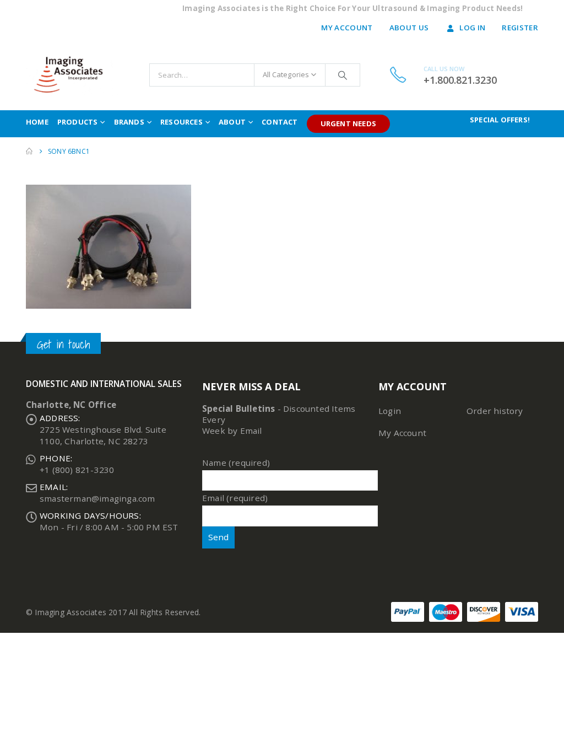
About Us (409, 28)
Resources (181, 122)
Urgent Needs (348, 123)
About (232, 122)
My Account (346, 28)
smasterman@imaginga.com (97, 498)
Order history (495, 410)
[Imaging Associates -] (73, 74)
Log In (472, 28)
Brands (129, 122)
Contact (279, 122)
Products (77, 122)
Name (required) (236, 462)
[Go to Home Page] (29, 151)
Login (389, 410)
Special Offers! (500, 120)
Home (37, 122)
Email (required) (235, 497)
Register (520, 28)
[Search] (343, 75)
